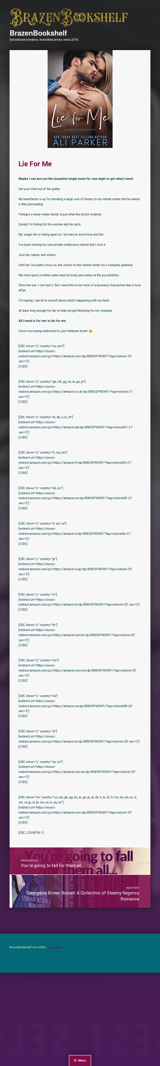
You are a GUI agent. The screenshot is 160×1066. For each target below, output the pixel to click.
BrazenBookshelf (38, 33)
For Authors (55, 947)
